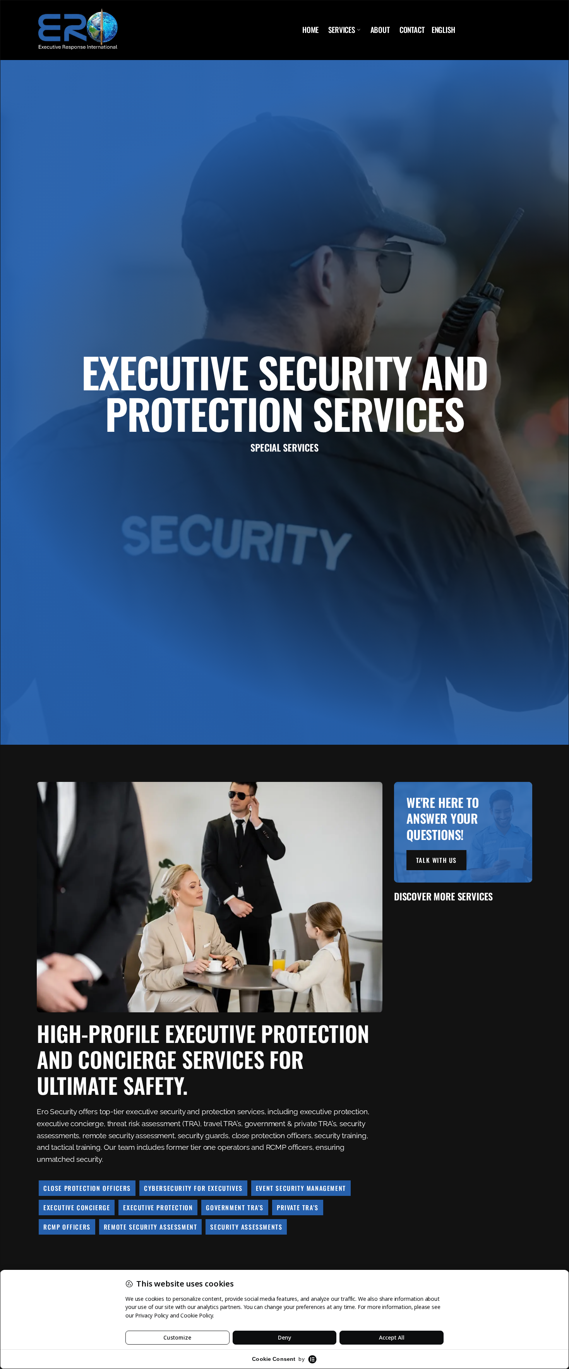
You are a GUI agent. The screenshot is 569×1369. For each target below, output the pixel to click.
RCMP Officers (67, 1227)
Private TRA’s (298, 1207)
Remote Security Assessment (150, 1227)
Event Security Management (301, 1188)
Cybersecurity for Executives (193, 1188)
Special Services (284, 447)
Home (310, 30)
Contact (412, 30)
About (380, 30)
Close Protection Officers (87, 1188)
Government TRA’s (235, 1207)
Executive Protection (158, 1207)
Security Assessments (246, 1227)
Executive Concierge (76, 1207)
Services (341, 30)
